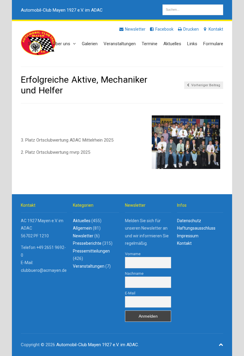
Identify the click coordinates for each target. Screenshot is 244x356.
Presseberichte (87, 243)
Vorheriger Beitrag (205, 85)
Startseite (37, 43)
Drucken (190, 29)
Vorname (132, 254)
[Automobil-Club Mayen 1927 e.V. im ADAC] (38, 52)
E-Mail (130, 293)
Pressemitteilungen (91, 251)
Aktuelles (172, 43)
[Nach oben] (221, 344)
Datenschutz (189, 220)
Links (192, 43)
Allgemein (82, 228)
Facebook (163, 29)
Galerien (90, 43)
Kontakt (215, 29)
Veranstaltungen (120, 43)
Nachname (134, 273)
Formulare (213, 43)
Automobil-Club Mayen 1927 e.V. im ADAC (62, 10)
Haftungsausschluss (196, 228)
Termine (149, 43)
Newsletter (135, 29)
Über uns (62, 43)
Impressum (187, 235)
